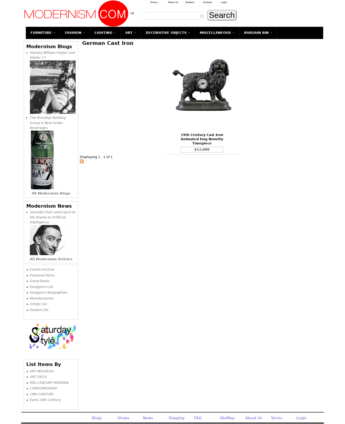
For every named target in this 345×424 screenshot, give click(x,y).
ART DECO (38, 377)
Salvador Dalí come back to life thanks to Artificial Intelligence (53, 217)
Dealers (189, 2)
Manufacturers (42, 298)
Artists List (38, 304)
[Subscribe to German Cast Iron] (82, 162)
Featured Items (42, 275)
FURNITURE (42, 33)
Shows (153, 2)
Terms (276, 418)
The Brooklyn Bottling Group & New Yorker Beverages (48, 123)
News (148, 418)
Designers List (41, 287)
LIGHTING (104, 33)
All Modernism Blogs (51, 193)
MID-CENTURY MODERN (49, 383)
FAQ (198, 418)
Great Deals (40, 281)
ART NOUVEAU (42, 371)
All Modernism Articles (51, 259)
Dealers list (39, 310)
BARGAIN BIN (257, 33)
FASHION (74, 33)
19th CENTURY (42, 394)
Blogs (97, 418)
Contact (207, 2)
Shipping (176, 418)
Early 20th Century (45, 400)
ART (129, 33)
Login (224, 2)
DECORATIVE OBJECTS (167, 33)
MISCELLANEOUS (216, 33)
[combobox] (174, 16)
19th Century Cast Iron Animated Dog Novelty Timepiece (202, 139)
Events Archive (42, 269)
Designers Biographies (48, 292)
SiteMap (227, 418)
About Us (173, 2)
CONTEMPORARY (43, 388)
